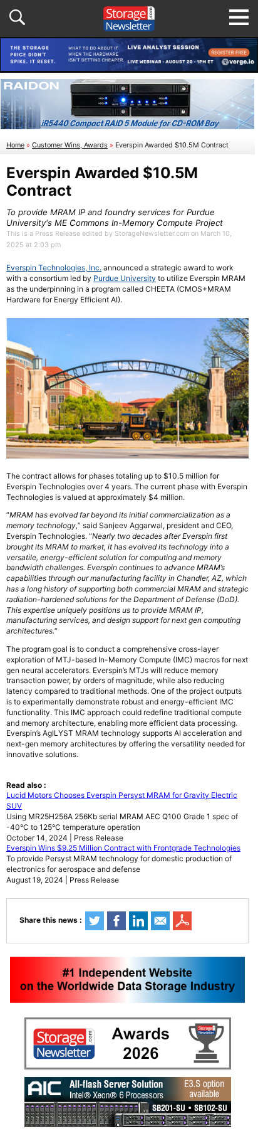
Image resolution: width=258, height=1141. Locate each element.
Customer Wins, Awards (70, 145)
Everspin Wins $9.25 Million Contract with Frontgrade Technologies (123, 847)
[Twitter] (94, 920)
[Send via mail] (160, 920)
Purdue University (124, 278)
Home (15, 145)
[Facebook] (116, 920)
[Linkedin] (138, 920)
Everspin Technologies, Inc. (53, 267)
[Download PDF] (182, 920)
